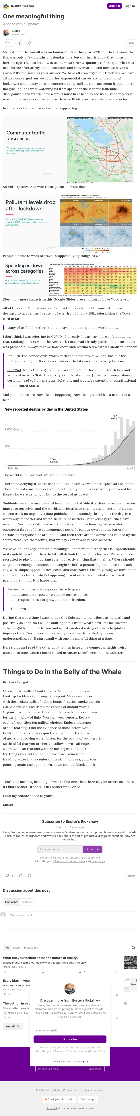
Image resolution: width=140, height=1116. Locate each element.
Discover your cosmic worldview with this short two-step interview (45, 962)
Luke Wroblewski (116, 299)
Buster (16, 31)
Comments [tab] (11, 902)
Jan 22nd (14, 370)
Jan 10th (13, 356)
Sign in (130, 6)
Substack (51, 1108)
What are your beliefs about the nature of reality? (41, 958)
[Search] (133, 947)
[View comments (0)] (20, 43)
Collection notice (94, 1090)
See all (10, 1026)
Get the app (88, 1099)
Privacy (67, 1090)
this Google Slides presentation (72, 299)
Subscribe (114, 5)
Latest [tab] (16, 947)
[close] (105, 984)
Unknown (18, 608)
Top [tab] (7, 947)
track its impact (27, 514)
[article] (70, 965)
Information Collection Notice (69, 1051)
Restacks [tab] (27, 902)
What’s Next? (74, 63)
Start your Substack (60, 1099)
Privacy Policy (97, 1051)
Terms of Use (88, 1047)
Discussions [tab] (31, 947)
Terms (77, 1090)
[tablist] (18, 902)
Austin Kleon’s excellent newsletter (94, 653)
